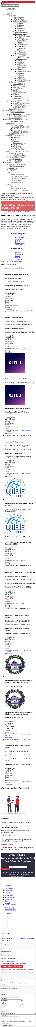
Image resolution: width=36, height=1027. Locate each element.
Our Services (9, 889)
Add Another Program (8, 963)
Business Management (21, 76)
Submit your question (8, 1025)
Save (3, 984)
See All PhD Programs (21, 88)
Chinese (21, 30)
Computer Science (21, 49)
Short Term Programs (21, 21)
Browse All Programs (17, 121)
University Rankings (17, 125)
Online (21, 23)
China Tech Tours (16, 180)
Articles (13, 153)
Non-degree (19, 243)
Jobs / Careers (19, 168)
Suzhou (17, 256)
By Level (13, 15)
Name (3, 994)
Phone (3, 1002)
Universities (9, 124)
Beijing (17, 252)
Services (7, 172)
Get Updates (5, 869)
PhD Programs (19, 73)
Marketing (22, 46)
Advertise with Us (10, 910)
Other (28, 71)
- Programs (10, 9)
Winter (21, 26)
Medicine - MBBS (24, 36)
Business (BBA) (23, 44)
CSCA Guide (19, 147)
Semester (22, 28)
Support (13, 186)
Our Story (14, 190)
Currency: (8, 933)
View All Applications (8, 961)
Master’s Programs (21, 59)
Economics (22, 54)
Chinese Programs (20, 19)
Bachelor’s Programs (21, 34)
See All (17, 108)
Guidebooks (14, 141)
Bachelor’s (18, 237)
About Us (8, 184)
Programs (8, 13)
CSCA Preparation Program (19, 176)
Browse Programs (6, 955)
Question (3, 1015)
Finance (21, 56)
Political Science (23, 211)
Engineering (22, 67)
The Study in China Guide (19, 144)
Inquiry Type (5, 1012)
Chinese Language (20, 41)
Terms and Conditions (26, 938)
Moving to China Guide (22, 151)
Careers (7, 892)
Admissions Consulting (18, 174)
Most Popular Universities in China (19, 128)
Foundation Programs (21, 32)
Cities (16, 157)
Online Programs (20, 17)
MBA (20, 61)
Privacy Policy (5, 940)
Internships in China (21, 119)
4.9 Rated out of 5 (7, 844)
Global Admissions (11, 904)
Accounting (22, 52)
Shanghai (18, 254)
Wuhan (17, 257)
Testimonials (25, 190)
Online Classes (15, 137)
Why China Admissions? (18, 188)
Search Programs (10, 897)
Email (2, 1008)
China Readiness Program (19, 178)
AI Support (14, 139)
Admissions (18, 162)
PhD (16, 241)
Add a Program (20, 963)
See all (28, 57)
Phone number (24, 1006)
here (24, 194)
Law (20, 57)
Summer (21, 25)
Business (21, 63)
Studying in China (16, 110)
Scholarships (19, 166)
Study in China (12, 211)
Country (3, 998)
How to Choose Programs (18, 113)
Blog (12, 170)
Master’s (18, 239)
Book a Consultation (17, 182)
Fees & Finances (20, 164)
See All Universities (17, 133)
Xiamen (17, 259)
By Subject (14, 90)
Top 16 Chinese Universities (19, 131)
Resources (8, 135)
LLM (20, 71)
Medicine (22, 69)
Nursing (21, 38)
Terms (27, 1021)
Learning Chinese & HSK (20, 117)
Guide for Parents (20, 149)
